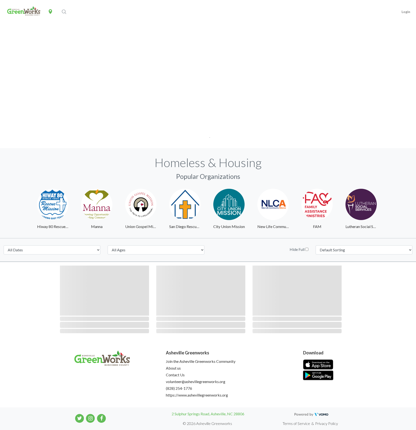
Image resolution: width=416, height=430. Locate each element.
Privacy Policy (326, 423)
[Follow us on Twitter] (79, 418)
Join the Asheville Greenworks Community (200, 361)
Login (406, 12)
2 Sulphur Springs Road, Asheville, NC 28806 (208, 413)
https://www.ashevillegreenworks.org (197, 395)
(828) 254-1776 (179, 388)
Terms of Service (296, 423)
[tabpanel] (208, 86)
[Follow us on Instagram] (90, 418)
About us (173, 368)
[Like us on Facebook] (101, 418)
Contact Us (175, 374)
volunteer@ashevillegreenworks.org (195, 381)
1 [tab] (208, 136)
